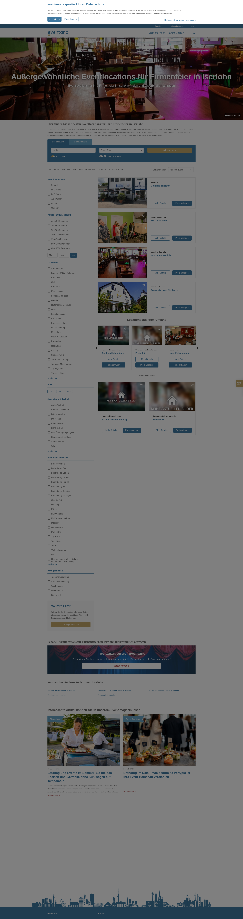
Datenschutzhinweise (174, 20)
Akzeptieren (54, 19)
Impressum (191, 20)
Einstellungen (70, 19)
